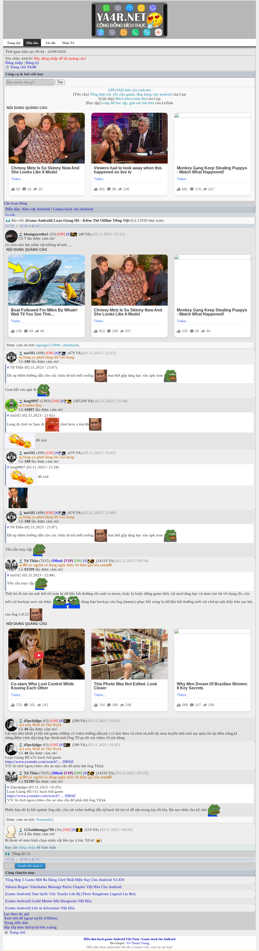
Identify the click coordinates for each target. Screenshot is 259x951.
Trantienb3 (44, 820)
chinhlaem (70, 345)
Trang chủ (13, 43)
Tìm (60, 82)
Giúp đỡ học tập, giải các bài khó (128, 103)
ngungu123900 (48, 345)
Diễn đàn (12, 209)
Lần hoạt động (15, 203)
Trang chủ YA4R (23, 67)
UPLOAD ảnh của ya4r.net (129, 90)
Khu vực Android (36, 209)
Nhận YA (68, 43)
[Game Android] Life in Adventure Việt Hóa (40, 908)
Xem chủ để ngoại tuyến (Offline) (30, 918)
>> (37, 225)
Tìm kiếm (10, 214)
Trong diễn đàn (16, 923)
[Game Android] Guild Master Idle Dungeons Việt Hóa (48, 901)
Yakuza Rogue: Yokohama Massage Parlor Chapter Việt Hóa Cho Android (63, 887)
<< (7, 225)
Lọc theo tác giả (16, 914)
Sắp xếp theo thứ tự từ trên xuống (30, 927)
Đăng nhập (14, 63)
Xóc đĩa (50, 43)
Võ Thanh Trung (137, 943)
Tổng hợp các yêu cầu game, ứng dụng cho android (131, 94)
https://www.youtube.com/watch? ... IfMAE (39, 762)
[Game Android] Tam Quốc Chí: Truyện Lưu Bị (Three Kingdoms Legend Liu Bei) (70, 894)
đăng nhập (27, 847)
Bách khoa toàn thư (131, 99)
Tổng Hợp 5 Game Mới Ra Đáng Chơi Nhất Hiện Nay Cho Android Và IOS (64, 880)
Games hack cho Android (73, 209)
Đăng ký (32, 63)
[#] (68, 234)
